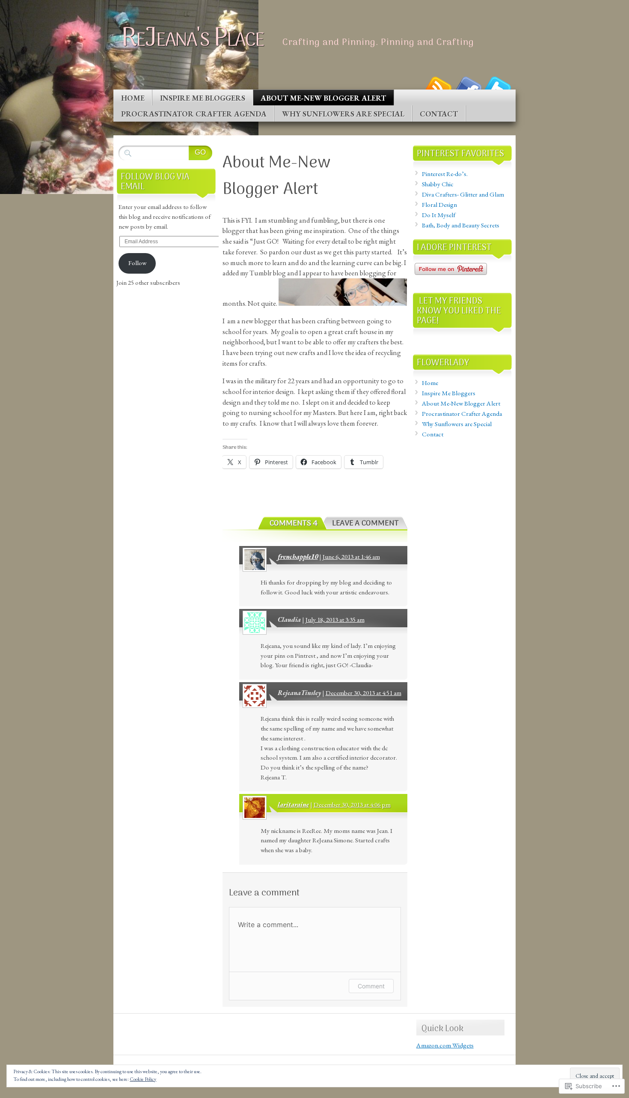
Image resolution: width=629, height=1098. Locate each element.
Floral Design (439, 204)
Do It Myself (438, 215)
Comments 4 (293, 523)
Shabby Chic (438, 184)
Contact (439, 114)
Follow (137, 263)
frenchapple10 (298, 556)
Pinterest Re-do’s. (445, 174)
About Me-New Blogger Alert (323, 98)
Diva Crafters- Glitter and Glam (463, 194)
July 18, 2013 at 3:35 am (335, 619)
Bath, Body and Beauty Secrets (460, 225)
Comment (371, 986)
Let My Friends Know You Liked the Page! (459, 311)
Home (133, 98)
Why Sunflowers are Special (343, 114)
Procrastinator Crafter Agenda (194, 114)
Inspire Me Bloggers (202, 98)
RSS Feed (437, 86)
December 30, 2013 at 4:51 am (363, 693)
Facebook (467, 86)
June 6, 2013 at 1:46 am (351, 556)
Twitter (497, 86)
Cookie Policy (143, 1079)
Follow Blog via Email (155, 182)
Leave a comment (365, 523)
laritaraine (293, 804)
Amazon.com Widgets (445, 1045)
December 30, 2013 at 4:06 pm (352, 804)
